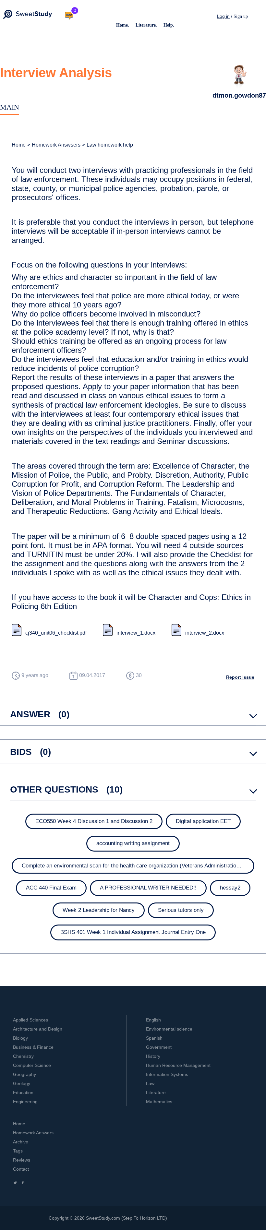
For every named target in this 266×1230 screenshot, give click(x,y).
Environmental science (169, 1029)
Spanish (154, 1038)
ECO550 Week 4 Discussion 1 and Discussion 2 (93, 821)
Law (150, 1083)
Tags (18, 1150)
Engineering (25, 1101)
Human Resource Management (178, 1065)
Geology (21, 1083)
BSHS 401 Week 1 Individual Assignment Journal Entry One (133, 932)
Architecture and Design (37, 1029)
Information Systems (167, 1074)
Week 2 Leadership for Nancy (99, 910)
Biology (20, 1038)
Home (19, 145)
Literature (156, 1092)
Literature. (146, 25)
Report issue (240, 677)
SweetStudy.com (103, 1218)
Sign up (241, 16)
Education (23, 1092)
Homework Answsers (53, 145)
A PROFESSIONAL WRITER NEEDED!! (148, 888)
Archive (20, 1141)
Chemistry (23, 1056)
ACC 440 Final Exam (51, 888)
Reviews (21, 1160)
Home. (122, 25)
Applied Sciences (30, 1019)
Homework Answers (33, 1132)
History (153, 1056)
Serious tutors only (181, 910)
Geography (24, 1074)
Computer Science (32, 1065)
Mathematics (159, 1101)
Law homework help (107, 145)
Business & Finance (33, 1047)
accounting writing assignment (133, 843)
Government (159, 1047)
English (153, 1019)
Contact (21, 1169)
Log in (223, 16)
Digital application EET (203, 821)
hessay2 (230, 888)
